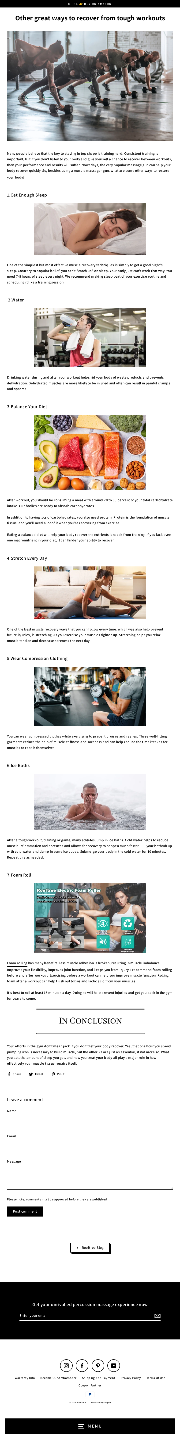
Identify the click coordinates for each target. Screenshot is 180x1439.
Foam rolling (17, 962)
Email (11, 1136)
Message (14, 1161)
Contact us (90, 1431)
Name (12, 1110)
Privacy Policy (131, 1378)
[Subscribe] (157, 1316)
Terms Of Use (155, 1378)
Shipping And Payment (98, 1378)
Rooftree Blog (92, 1247)
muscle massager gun (91, 170)
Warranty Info (25, 1378)
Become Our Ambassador (58, 1378)
